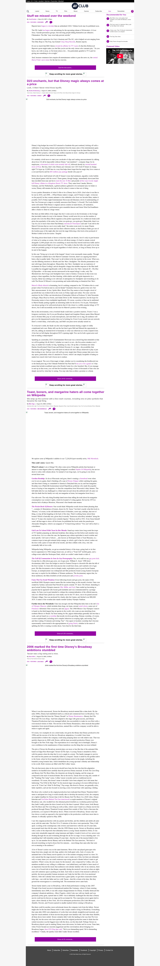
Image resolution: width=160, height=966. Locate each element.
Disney (39, 95)
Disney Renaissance (75, 716)
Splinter (47, 1)
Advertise (65, 950)
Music (76, 11)
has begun (46, 30)
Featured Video (113, 46)
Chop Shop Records (68, 42)
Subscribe (98, 11)
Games (86, 11)
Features (33, 22)
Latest (37, 11)
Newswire (40, 22)
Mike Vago (32, 404)
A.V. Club (34, 1)
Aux (109, 11)
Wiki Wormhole (42, 409)
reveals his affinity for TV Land (66, 46)
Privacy (100, 950)
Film (65, 11)
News (47, 11)
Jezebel (41, 1)
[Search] (27, 11)
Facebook (84, 950)
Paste (28, 1)
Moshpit (61, 1)
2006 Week (40, 661)
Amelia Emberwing (34, 90)
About (49, 950)
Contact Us (109, 950)
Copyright (92, 950)
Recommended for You (116, 15)
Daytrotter (54, 1)
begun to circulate (47, 26)
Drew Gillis (32, 656)
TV (57, 11)
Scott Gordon (32, 19)
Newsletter (121, 11)
